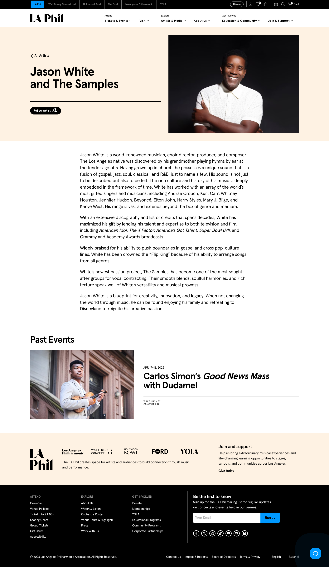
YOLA (163, 4)
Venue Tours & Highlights (97, 520)
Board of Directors (223, 557)
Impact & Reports (196, 557)
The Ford (113, 4)
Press (84, 525)
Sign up (269, 517)
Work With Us (90, 531)
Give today (226, 471)
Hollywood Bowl (92, 4)
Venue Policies (39, 509)
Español (294, 557)
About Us (87, 503)
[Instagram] (212, 533)
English (276, 557)
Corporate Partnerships (147, 531)
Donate (236, 4)
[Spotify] (237, 533)
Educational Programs (146, 520)
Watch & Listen (91, 509)
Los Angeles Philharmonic (139, 4)
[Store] (266, 4)
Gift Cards (36, 531)
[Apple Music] (245, 533)
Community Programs (146, 525)
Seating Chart (39, 520)
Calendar (36, 503)
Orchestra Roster (92, 514)
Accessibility (38, 536)
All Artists (42, 55)
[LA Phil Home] (46, 18)
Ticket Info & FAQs (42, 514)
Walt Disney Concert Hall (62, 4)
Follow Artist (42, 110)
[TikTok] (220, 533)
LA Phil (37, 4)
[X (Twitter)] (204, 533)
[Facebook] (196, 533)
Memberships (141, 509)
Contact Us (173, 557)
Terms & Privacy (249, 557)
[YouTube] (228, 533)
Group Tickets (39, 525)
